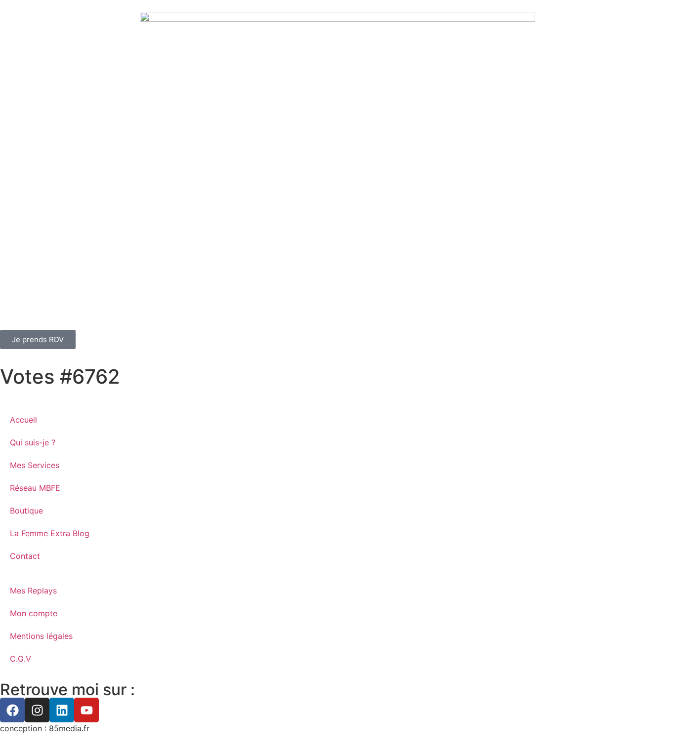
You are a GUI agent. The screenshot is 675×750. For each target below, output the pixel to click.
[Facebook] (12, 710)
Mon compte (33, 613)
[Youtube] (86, 710)
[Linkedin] (61, 710)
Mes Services (34, 465)
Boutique (26, 510)
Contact (25, 556)
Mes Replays (33, 590)
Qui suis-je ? (32, 442)
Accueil (23, 420)
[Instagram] (37, 710)
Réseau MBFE (35, 488)
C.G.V (20, 659)
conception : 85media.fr (44, 728)
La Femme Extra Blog (49, 533)
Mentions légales (41, 636)
